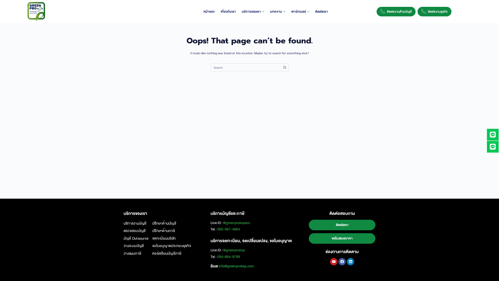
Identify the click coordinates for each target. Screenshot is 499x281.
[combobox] (246, 67)
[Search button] (284, 67)
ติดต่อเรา (321, 11)
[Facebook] (342, 261)
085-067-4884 (228, 229)
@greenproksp (234, 250)
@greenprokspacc (236, 223)
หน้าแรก (209, 11)
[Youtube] (333, 261)
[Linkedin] (350, 261)
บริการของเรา (251, 11)
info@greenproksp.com (236, 266)
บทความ (276, 11)
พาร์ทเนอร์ (298, 11)
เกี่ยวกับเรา (228, 11)
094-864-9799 (228, 257)
